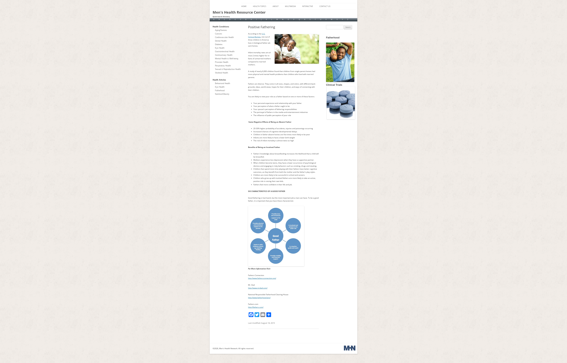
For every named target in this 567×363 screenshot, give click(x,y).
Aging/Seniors (221, 30)
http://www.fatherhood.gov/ (259, 297)
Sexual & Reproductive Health (228, 69)
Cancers (218, 34)
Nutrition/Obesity (222, 94)
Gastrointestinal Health (224, 51)
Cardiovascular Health (224, 37)
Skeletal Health (221, 73)
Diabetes (219, 44)
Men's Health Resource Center (239, 12)
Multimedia (290, 6)
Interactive (307, 6)
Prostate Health (221, 62)
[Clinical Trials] (340, 119)
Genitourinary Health (223, 55)
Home (244, 6)
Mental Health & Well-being (226, 58)
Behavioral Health (222, 83)
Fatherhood (220, 90)
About (276, 6)
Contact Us (324, 6)
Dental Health (221, 41)
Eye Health (219, 48)
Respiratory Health (223, 66)
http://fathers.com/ (255, 307)
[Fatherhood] (326, 40)
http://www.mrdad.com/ (257, 288)
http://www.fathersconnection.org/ (262, 278)
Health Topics (259, 6)
